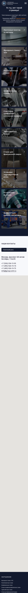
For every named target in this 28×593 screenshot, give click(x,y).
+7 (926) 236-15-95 (8, 263)
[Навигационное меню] (26, 3)
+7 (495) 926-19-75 (8, 268)
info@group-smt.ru (8, 271)
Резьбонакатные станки (7, 582)
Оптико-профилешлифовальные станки (10, 587)
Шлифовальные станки (6, 585)
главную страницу (20, 18)
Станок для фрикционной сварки (9, 592)
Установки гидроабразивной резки (11, 174)
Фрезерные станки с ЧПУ (7, 580)
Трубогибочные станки (6, 589)
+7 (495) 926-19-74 (8, 266)
